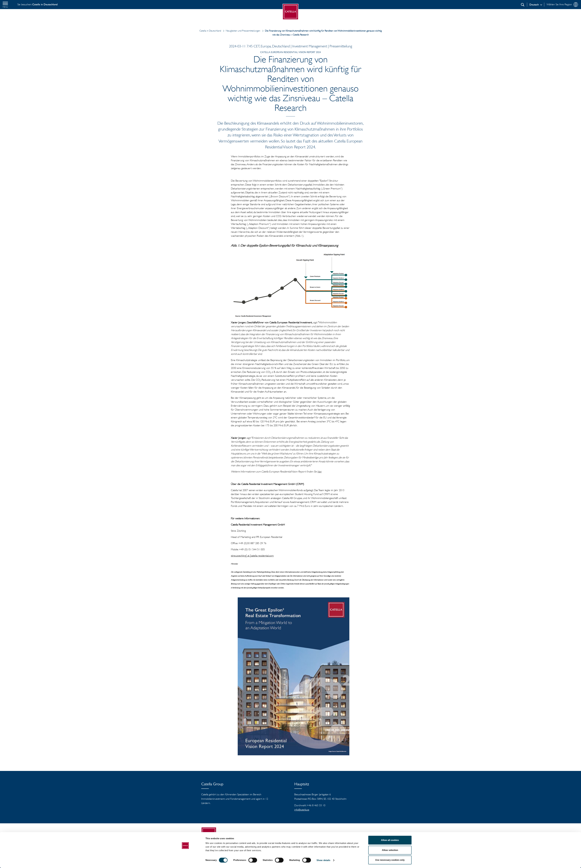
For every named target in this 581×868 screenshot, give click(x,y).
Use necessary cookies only (390, 860)
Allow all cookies (390, 840)
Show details (323, 860)
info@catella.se (301, 809)
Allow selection (390, 850)
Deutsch (534, 4)
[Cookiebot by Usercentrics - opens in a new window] (185, 862)
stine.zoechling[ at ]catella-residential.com (252, 555)
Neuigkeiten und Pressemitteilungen (243, 30)
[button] (5, 4)
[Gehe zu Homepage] (291, 12)
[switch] (252, 860)
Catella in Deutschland (210, 30)
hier (319, 471)
